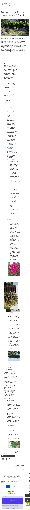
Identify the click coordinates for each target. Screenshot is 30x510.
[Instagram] (3, 459)
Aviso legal (22, 462)
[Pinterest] (9, 459)
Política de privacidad (19, 463)
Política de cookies (20, 465)
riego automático (11, 146)
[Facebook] (6, 459)
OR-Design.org (21, 469)
